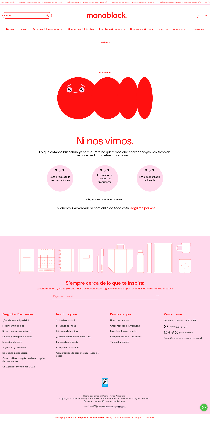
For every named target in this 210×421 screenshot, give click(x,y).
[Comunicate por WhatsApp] (204, 407)
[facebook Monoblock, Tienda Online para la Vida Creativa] (169, 332)
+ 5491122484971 (177, 326)
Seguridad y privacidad (14, 347)
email (199, 338)
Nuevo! (10, 29)
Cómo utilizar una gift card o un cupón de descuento (23, 360)
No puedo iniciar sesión (15, 352)
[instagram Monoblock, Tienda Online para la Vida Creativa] (166, 332)
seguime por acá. (143, 208)
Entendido (150, 417)
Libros (23, 29)
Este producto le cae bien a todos (60, 178)
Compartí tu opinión (67, 347)
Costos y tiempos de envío (17, 336)
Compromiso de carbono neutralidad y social (77, 354)
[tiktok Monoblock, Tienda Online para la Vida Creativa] (173, 332)
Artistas (105, 42)
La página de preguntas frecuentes (105, 178)
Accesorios (179, 29)
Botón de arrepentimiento (16, 331)
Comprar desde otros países (126, 336)
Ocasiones (198, 29)
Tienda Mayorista (119, 342)
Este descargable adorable (149, 178)
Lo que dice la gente (67, 342)
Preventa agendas (66, 325)
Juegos (163, 29)
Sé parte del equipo (67, 331)
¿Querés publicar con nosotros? (73, 336)
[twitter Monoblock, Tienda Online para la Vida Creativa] (176, 332)
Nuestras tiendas (119, 320)
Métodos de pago (12, 342)
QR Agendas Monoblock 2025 (18, 366)
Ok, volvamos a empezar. (105, 199)
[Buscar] (47, 15)
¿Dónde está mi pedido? (16, 320)
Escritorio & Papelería (112, 29)
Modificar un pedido (13, 325)
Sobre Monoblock (65, 320)
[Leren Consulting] (115, 407)
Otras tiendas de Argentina (125, 325)
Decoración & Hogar (142, 29)
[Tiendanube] (94, 407)
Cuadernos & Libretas (81, 29)
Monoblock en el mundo (123, 331)
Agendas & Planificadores (47, 29)
